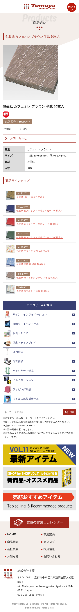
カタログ (49, 541)
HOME (11, 534)
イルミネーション (23, 380)
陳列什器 (18, 351)
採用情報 (49, 549)
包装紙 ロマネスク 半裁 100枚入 (32, 291)
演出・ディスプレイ (24, 342)
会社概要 (12, 549)
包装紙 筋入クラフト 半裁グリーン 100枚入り (39, 237)
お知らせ (12, 556)
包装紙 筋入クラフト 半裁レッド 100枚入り (38, 224)
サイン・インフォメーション (30, 314)
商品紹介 (12, 541)
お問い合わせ (18, 138)
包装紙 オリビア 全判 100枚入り (32, 251)
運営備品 (18, 361)
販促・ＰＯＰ (20, 333)
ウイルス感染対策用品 (26, 398)
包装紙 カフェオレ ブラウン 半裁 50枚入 (37, 277)
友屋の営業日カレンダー (44, 522)
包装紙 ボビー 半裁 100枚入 (30, 197)
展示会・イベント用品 (26, 323)
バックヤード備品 (23, 370)
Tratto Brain (47, 607)
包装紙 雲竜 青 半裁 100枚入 (30, 264)
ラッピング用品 (22, 389)
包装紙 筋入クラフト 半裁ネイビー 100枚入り (39, 210)
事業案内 (49, 534)
